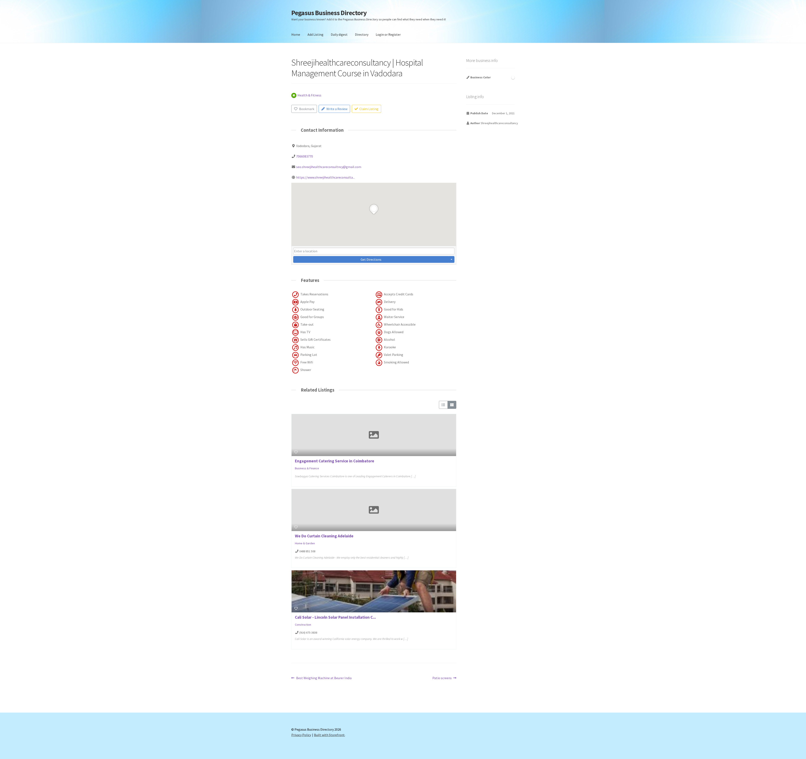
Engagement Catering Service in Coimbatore (334, 460)
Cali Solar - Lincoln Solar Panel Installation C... (335, 617)
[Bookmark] (296, 452)
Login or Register (388, 34)
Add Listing (315, 34)
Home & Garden (305, 543)
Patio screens (442, 678)
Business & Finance (307, 468)
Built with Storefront (329, 735)
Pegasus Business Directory (329, 13)
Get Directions (371, 259)
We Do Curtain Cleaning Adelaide (324, 535)
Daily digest (339, 34)
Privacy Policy (301, 735)
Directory (361, 34)
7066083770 (304, 156)
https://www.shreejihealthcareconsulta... (325, 177)
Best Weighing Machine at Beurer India (324, 678)
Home (295, 34)
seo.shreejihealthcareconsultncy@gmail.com (328, 167)
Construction (303, 624)
